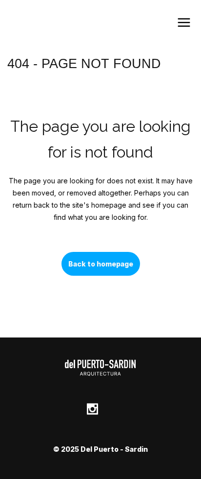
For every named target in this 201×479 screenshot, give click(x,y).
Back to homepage (100, 264)
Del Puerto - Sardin (114, 449)
